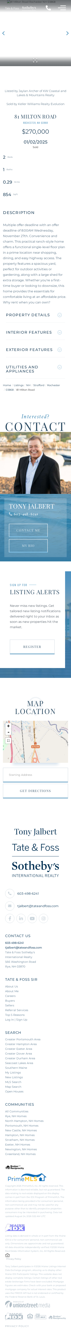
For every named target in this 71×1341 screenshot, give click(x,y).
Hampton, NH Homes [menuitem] (20, 1135)
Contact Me (28, 530)
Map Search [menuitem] (13, 1087)
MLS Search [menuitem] (13, 1082)
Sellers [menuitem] (9, 1005)
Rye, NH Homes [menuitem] (16, 1116)
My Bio (28, 545)
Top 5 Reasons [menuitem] (15, 1015)
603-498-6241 (26, 513)
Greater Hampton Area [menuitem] (21, 1044)
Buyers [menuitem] (10, 1000)
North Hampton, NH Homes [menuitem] (24, 1121)
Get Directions (35, 791)
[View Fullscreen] (8, 741)
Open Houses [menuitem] (14, 1091)
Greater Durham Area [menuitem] (20, 1058)
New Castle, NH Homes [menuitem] (21, 1130)
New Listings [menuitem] (14, 1077)
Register (32, 647)
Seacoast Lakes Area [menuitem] (19, 1063)
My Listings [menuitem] (13, 1072)
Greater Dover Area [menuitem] (18, 1053)
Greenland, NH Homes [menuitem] (20, 1154)
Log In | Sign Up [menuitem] (16, 1019)
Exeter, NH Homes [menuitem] (17, 1144)
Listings (18, 385)
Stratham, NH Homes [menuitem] (20, 1140)
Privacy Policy (13, 1258)
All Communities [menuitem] (16, 1111)
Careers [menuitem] (10, 996)
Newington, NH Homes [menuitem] (21, 1149)
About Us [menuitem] (11, 986)
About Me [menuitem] (12, 991)
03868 (10, 389)
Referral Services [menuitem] (16, 1010)
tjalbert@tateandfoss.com (38, 906)
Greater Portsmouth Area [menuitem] (22, 1039)
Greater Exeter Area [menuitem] (18, 1049)
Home (7, 385)
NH (28, 385)
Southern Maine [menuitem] (16, 1068)
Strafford (38, 385)
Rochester (53, 385)
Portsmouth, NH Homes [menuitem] (21, 1125)
